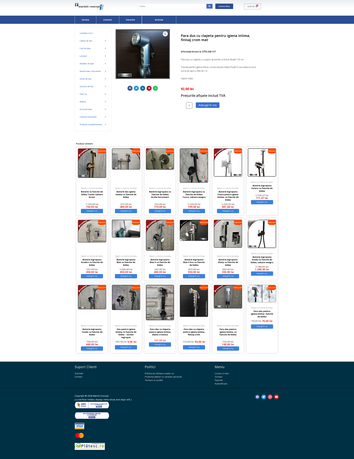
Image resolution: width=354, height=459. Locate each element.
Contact (78, 376)
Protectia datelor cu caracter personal (163, 376)
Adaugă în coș (208, 105)
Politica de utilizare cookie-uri (159, 373)
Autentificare (221, 383)
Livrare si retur (222, 373)
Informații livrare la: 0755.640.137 (198, 51)
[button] (129, 88)
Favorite (219, 380)
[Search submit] (209, 6)
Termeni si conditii (154, 380)
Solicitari (79, 373)
